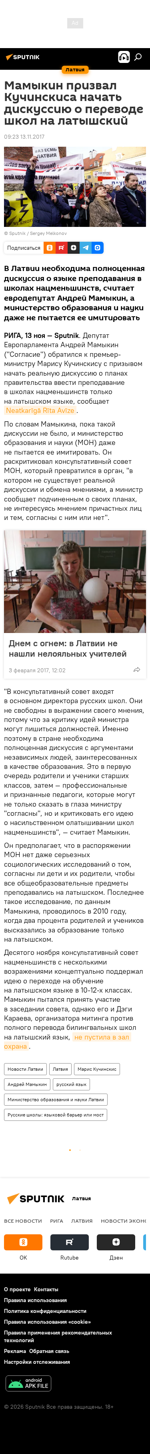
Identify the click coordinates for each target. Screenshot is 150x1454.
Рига (56, 1220)
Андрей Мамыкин (27, 1084)
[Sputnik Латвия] (24, 60)
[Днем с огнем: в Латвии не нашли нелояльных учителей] (75, 581)
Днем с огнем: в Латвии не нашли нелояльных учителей (68, 648)
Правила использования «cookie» (47, 1321)
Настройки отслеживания (37, 1361)
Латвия (60, 1069)
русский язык (71, 1084)
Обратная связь (49, 1351)
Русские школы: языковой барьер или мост (56, 1115)
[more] (137, 669)
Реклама (15, 1351)
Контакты (46, 1289)
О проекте (17, 1289)
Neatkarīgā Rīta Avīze (40, 410)
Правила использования (35, 1300)
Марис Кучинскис (97, 1069)
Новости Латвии (25, 1069)
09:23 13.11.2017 (24, 136)
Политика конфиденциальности (45, 1310)
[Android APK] (28, 1384)
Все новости (23, 1220)
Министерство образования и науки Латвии (56, 1099)
